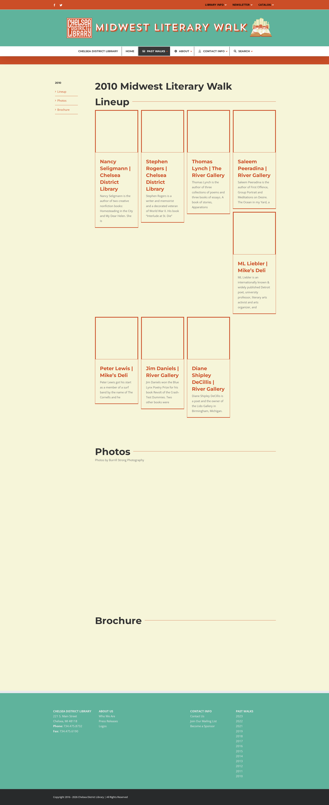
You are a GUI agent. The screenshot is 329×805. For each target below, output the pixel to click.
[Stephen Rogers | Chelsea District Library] (162, 131)
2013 (239, 761)
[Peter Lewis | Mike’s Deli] (116, 338)
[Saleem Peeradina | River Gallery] (254, 131)
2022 (239, 721)
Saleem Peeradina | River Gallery (254, 168)
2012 (239, 766)
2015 (239, 751)
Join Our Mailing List (203, 721)
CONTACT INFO (201, 711)
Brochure (63, 110)
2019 (239, 731)
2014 (239, 756)
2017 (239, 741)
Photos (61, 100)
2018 (239, 736)
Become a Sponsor (202, 726)
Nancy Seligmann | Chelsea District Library (115, 175)
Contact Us (197, 716)
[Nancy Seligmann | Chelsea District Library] (116, 131)
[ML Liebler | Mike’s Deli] (254, 233)
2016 (239, 746)
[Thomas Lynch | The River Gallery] (208, 131)
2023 (239, 716)
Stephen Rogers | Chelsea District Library (157, 175)
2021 (239, 726)
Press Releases (108, 721)
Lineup (61, 91)
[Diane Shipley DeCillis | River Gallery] (208, 338)
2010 (239, 776)
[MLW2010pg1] (123, 630)
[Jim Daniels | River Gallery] (162, 338)
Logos (103, 726)
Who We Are (107, 716)
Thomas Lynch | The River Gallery (208, 168)
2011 (239, 771)
